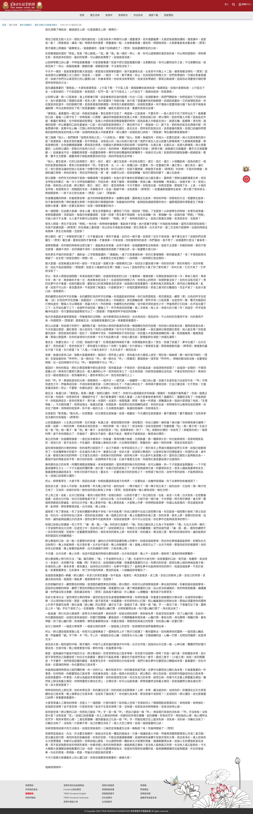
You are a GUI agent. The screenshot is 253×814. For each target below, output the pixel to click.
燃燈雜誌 (144, 789)
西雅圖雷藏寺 (108, 793)
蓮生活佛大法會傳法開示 (46, 25)
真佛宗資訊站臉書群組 (74, 785)
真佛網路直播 (108, 789)
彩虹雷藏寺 (107, 797)
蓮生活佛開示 (26, 25)
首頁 (4, 25)
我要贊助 (29, 785)
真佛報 (143, 785)
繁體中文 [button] (246, 4)
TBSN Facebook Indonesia (76, 797)
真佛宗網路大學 (71, 802)
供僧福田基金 (31, 789)
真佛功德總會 (108, 785)
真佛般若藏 (145, 793)
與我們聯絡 (30, 797)
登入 (227, 4)
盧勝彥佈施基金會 (148, 797)
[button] (94, 15)
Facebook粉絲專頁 (72, 789)
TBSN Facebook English (75, 793)
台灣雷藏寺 (107, 802)
